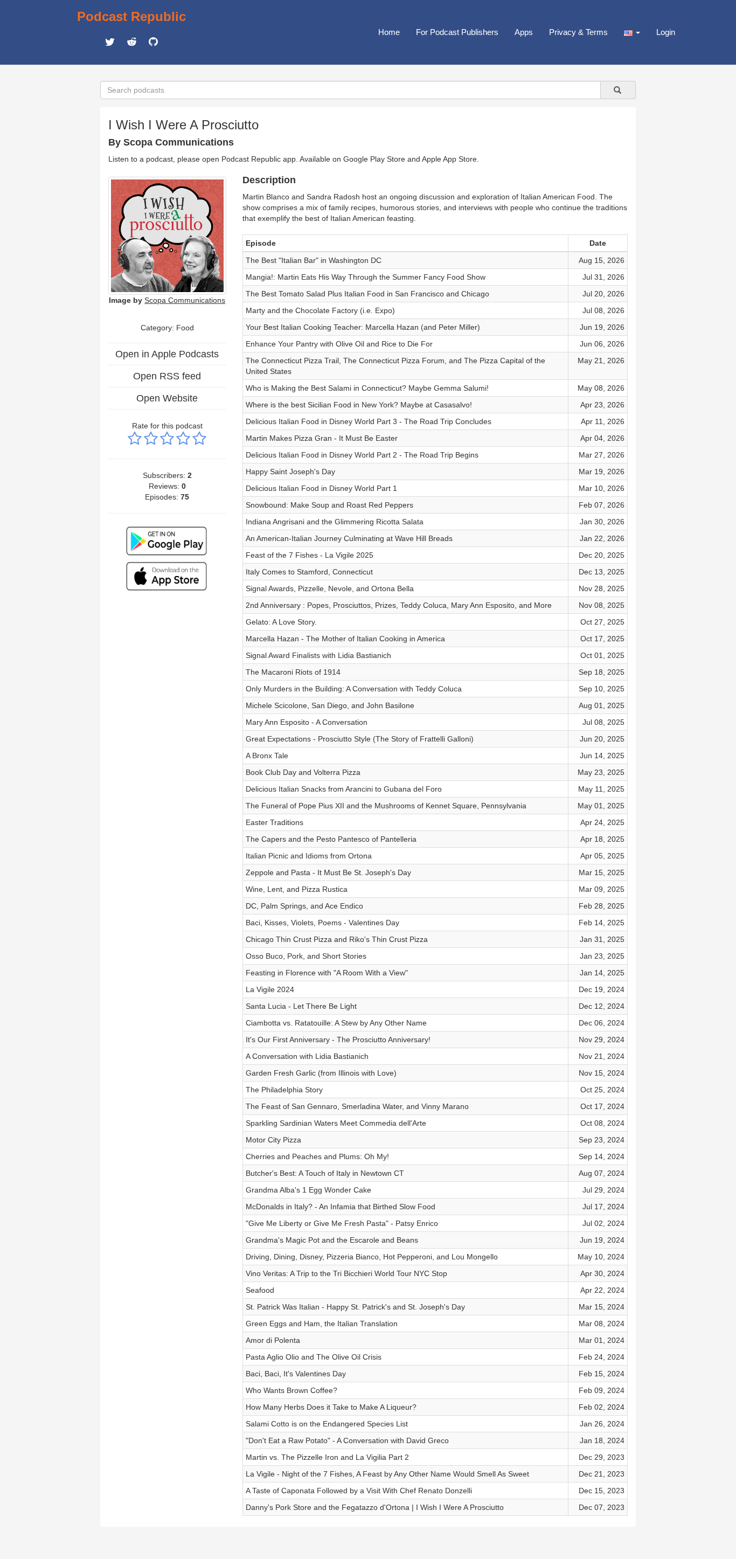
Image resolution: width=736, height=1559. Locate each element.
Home (389, 32)
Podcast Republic (131, 16)
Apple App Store (449, 159)
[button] (632, 32)
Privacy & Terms (578, 32)
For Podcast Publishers (457, 32)
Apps (524, 32)
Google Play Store (374, 159)
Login (665, 32)
